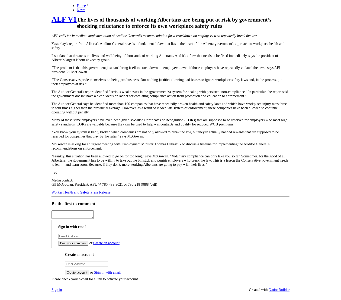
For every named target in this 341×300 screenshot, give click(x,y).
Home (81, 6)
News (81, 10)
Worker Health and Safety (70, 192)
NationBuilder (279, 290)
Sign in (56, 290)
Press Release (100, 192)
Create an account (106, 243)
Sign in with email (107, 272)
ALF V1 (64, 19)
